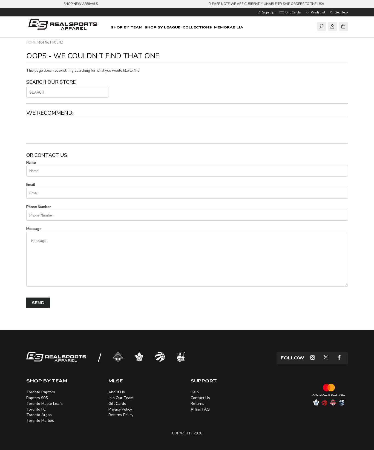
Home (31, 43)
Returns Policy (120, 414)
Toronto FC (36, 409)
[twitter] (325, 358)
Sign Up (267, 12)
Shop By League (162, 27)
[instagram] (312, 358)
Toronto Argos (39, 414)
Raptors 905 (37, 397)
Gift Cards (292, 12)
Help (195, 392)
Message (34, 228)
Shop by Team (126, 27)
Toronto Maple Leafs (44, 403)
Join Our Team (120, 397)
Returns (197, 403)
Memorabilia (228, 27)
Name (31, 162)
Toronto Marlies (40, 420)
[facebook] (339, 358)
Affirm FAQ (200, 409)
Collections (197, 27)
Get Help (341, 12)
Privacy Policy (120, 409)
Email (30, 184)
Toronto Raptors (40, 392)
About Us (116, 392)
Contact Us (200, 397)
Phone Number (38, 206)
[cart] (343, 27)
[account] (332, 27)
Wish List (317, 12)
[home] (64, 25)
